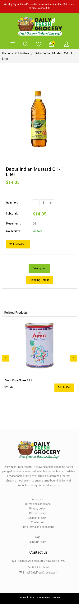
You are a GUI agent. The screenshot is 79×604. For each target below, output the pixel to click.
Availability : (13, 231)
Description (39, 268)
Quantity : (12, 202)
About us (37, 499)
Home (6, 53)
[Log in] (66, 44)
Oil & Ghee (22, 53)
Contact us (37, 522)
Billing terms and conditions (37, 526)
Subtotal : (12, 213)
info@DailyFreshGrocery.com (40, 572)
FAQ (37, 537)
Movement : (13, 223)
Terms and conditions (38, 503)
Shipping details (39, 279)
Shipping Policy (37, 517)
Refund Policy (37, 513)
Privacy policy (37, 508)
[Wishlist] (38, 44)
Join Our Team (37, 541)
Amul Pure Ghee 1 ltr (18, 380)
